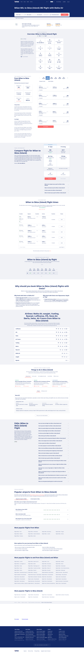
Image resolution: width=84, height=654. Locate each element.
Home (15, 602)
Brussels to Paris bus (30, 637)
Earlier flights (22, 247)
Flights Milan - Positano (18, 536)
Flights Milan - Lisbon (18, 570)
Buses (25, 1)
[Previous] (27, 269)
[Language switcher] (52, 1)
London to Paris (62, 631)
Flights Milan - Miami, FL (46, 568)
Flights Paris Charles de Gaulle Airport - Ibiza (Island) (51, 583)
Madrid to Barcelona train (19, 632)
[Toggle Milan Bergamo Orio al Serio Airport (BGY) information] (67, 519)
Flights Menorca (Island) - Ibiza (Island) (35, 576)
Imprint (25, 651)
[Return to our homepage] (17, 2)
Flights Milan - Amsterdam (33, 531)
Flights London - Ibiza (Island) (33, 579)
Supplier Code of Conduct (45, 651)
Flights (28, 1)
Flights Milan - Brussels (46, 570)
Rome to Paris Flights (41, 635)
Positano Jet (50, 631)
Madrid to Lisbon (62, 634)
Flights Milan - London (46, 533)
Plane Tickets (39, 629)
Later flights (61, 247)
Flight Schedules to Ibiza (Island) (34, 602)
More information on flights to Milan (21, 550)
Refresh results (41, 209)
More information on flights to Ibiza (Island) (50, 550)
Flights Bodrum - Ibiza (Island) (47, 574)
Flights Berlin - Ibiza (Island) (19, 581)
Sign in (68, 1)
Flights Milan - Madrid (18, 533)
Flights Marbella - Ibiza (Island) (47, 572)
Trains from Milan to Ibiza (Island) (21, 548)
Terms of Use (30, 651)
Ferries (31, 1)
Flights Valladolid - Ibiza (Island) (20, 574)
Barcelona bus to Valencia (31, 635)
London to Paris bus (29, 631)
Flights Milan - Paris (18, 531)
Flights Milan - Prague (60, 531)
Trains (22, 1)
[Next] (67, 78)
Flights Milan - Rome (59, 563)
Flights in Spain (24, 602)
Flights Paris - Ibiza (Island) (47, 579)
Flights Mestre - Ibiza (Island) (19, 579)
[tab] (42, 81)
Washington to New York (63, 635)
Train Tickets (17, 629)
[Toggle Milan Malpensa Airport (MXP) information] (67, 510)
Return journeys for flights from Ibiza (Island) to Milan (25, 547)
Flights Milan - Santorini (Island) (34, 533)
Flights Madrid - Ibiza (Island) (61, 579)
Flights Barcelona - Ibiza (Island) (34, 581)
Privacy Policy (36, 651)
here (50, 250)
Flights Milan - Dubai (18, 565)
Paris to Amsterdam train (19, 637)
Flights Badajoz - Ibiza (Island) (61, 574)
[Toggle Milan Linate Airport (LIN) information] (67, 514)
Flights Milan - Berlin (32, 536)
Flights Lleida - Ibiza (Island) (61, 576)
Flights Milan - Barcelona (46, 531)
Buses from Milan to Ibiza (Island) (48, 547)
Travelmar (50, 635)
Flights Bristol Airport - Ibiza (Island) (34, 574)
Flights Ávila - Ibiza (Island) (47, 576)
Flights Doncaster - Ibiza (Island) (62, 572)
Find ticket (18, 88)
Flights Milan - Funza (18, 568)
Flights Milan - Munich (32, 570)
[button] (40, 14)
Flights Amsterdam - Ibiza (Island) (62, 581)
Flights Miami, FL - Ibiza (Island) (34, 583)
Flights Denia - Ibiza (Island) (19, 576)
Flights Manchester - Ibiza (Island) (48, 597)
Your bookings (58, 1)
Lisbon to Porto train (19, 631)
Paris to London (62, 632)
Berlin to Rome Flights (41, 634)
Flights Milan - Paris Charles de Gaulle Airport (64, 568)
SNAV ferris (50, 637)
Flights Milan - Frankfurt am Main (34, 568)
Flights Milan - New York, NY (33, 561)
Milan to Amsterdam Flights (42, 637)
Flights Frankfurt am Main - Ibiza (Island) (21, 583)
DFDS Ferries (50, 634)
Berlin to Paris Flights (41, 632)
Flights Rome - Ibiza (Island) (47, 581)
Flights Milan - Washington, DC (33, 565)
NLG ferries (50, 632)
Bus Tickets (28, 629)
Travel (60, 629)
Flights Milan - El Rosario (46, 565)
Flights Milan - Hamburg (32, 572)
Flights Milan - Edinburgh (60, 570)
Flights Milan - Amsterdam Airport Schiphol (22, 572)
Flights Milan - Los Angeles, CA (19, 563)
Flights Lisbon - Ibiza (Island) (61, 583)
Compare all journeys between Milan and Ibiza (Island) (52, 548)
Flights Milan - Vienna (60, 533)
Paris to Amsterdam (29, 634)
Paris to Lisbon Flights (41, 631)
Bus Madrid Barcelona (30, 632)
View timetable (18, 101)
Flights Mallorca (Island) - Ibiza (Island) (63, 594)
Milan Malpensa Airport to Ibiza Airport (37, 494)
